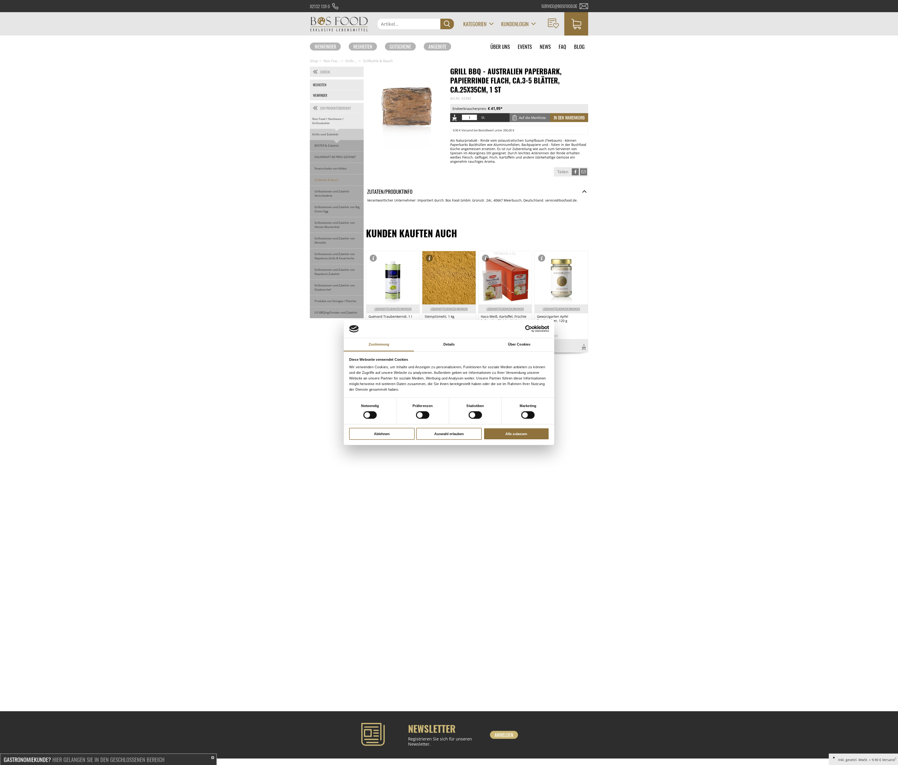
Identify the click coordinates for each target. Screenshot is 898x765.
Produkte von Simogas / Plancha (335, 301)
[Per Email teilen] (583, 171)
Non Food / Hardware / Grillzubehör (328, 121)
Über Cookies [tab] (519, 344)
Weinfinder (325, 46)
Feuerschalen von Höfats (331, 168)
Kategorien (475, 24)
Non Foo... (331, 60)
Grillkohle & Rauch (378, 60)
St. (483, 117)
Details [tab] (449, 344)
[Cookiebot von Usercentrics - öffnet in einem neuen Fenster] (528, 328)
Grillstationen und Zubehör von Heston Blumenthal (335, 225)
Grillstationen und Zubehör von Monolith (335, 240)
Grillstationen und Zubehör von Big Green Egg (337, 209)
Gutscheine (400, 46)
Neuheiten (362, 46)
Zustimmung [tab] (379, 344)
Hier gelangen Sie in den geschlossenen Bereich (84, 759)
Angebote (437, 46)
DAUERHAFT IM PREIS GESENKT (335, 157)
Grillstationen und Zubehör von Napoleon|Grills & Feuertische (335, 256)
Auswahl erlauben (449, 434)
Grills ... (351, 60)
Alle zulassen (516, 434)
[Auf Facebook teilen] (575, 171)
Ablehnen (382, 434)
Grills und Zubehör (325, 134)
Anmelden (504, 734)
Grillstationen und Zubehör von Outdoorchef (335, 287)
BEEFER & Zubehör (327, 146)
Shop (314, 60)
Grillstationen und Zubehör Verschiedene (332, 193)
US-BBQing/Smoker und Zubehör (336, 312)
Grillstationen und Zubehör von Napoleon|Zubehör (335, 272)
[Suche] (447, 24)
